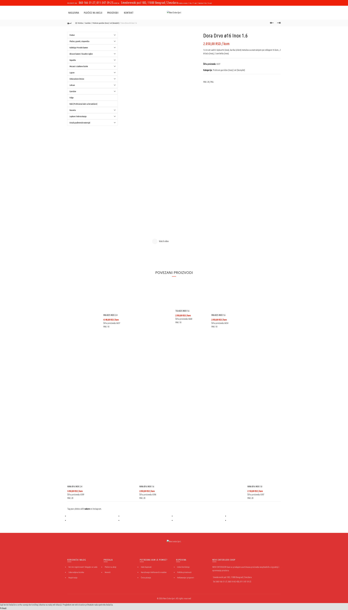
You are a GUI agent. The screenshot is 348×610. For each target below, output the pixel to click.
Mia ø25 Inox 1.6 (218, 315)
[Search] (278, 13)
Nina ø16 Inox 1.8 (254, 486)
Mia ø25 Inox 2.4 (110, 315)
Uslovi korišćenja (183, 567)
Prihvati (3, 608)
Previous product (271, 23)
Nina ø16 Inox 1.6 (146, 486)
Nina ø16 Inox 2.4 (74, 486)
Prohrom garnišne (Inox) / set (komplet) (106, 23)
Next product (278, 23)
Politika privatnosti (184, 572)
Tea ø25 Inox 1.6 (182, 311)
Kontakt (128, 12)
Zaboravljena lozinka (76, 572)
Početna (80, 23)
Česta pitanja (146, 577)
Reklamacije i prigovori (185, 577)
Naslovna (73, 12)
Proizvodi (113, 12)
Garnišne (88, 23)
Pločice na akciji (93, 12)
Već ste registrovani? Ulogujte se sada (82, 567)
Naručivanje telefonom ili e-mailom (154, 572)
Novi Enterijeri (169, 598)
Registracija (72, 577)
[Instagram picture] (94, 516)
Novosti (108, 572)
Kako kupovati (146, 567)
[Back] (69, 23)
